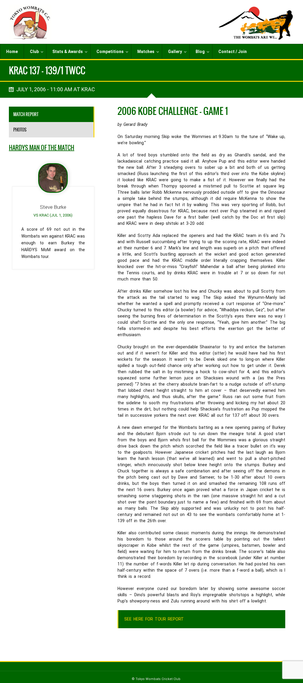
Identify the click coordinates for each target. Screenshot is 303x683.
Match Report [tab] (25, 114)
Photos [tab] (20, 129)
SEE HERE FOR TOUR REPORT (153, 619)
